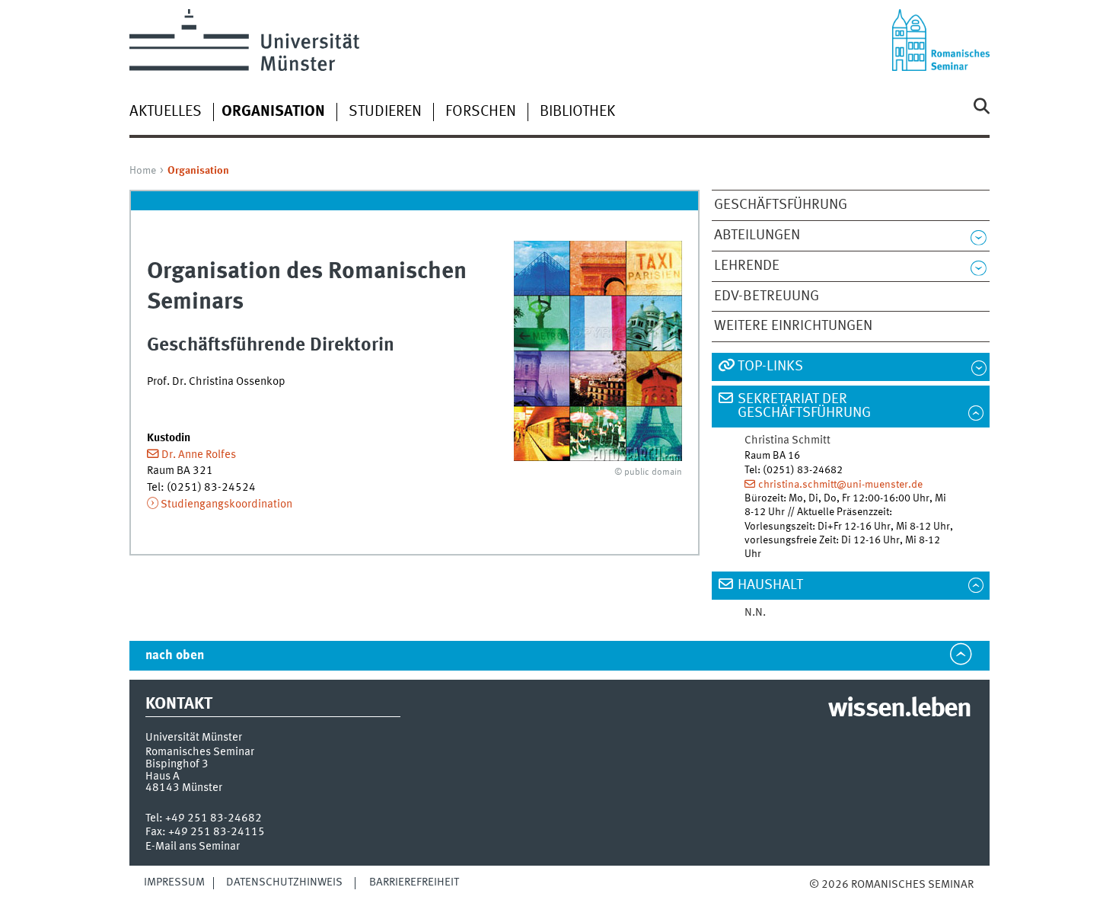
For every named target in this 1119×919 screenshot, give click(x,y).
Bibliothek (577, 112)
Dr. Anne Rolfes (198, 455)
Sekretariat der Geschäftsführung (804, 406)
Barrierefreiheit (414, 882)
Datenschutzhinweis (284, 882)
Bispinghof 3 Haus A (177, 770)
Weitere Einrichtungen (793, 326)
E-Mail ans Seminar (192, 847)
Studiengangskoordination (226, 504)
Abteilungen (757, 235)
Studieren (385, 112)
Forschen (480, 112)
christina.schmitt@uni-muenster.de (840, 484)
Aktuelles (165, 112)
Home (142, 170)
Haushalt (770, 585)
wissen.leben (899, 709)
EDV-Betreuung (766, 296)
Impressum (174, 882)
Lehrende (746, 266)
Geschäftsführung (780, 205)
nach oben (174, 655)
